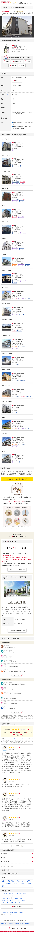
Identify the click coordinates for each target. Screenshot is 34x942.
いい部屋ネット (4, 912)
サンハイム (18, 896)
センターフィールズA (19, 900)
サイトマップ (4, 923)
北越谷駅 (14, 65)
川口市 (15, 883)
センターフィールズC (20, 893)
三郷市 (4, 886)
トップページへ (18, 906)
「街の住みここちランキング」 (18, 738)
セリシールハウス (7, 900)
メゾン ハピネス (6, 898)
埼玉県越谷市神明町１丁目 (19, 77)
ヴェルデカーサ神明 (7, 893)
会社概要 (27, 923)
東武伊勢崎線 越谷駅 (18, 126)
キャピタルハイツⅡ (17, 898)
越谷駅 (22, 65)
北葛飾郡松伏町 (18, 61)
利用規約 (11, 923)
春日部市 (29, 881)
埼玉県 (4, 878)
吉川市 (23, 881)
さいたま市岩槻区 (7, 883)
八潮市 (29, 883)
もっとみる (16, 675)
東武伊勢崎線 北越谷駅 (19, 122)
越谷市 (7, 61)
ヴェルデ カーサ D (15, 902)
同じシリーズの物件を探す (18, 630)
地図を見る (18, 80)
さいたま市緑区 (22, 883)
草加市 (28, 61)
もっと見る (16, 845)
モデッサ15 (5, 902)
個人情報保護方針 (19, 923)
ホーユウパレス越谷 (7, 896)
